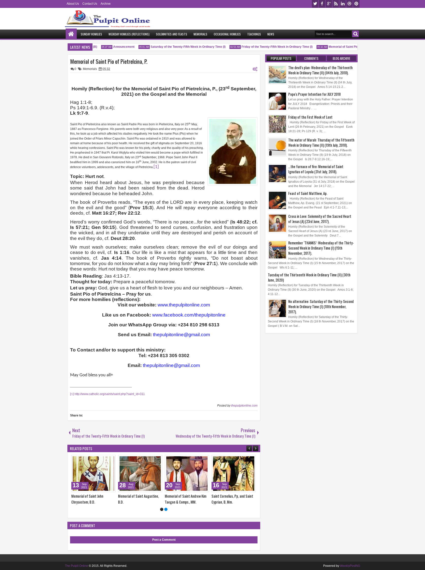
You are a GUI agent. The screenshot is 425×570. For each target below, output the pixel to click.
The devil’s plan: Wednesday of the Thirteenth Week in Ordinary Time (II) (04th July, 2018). (320, 70)
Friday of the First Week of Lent (310, 117)
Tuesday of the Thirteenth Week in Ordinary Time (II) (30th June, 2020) (309, 277)
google (329, 4)
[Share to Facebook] (99, 459)
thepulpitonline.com (244, 405)
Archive (106, 3)
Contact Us (89, 3)
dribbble (349, 4)
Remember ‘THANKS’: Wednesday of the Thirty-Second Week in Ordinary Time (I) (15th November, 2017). (321, 248)
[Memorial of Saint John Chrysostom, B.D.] (93, 473)
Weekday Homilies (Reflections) (129, 34)
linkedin (342, 4)
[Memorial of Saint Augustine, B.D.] (140, 473)
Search (355, 34)
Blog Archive (341, 58)
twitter (315, 4)
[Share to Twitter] (104, 459)
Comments (311, 58)
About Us (73, 3)
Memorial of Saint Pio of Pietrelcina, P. (350, 46)
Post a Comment (164, 539)
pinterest (356, 4)
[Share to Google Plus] (110, 459)
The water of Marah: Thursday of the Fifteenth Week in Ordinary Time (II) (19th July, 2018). (321, 142)
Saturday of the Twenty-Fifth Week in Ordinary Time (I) (183, 46)
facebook (322, 4)
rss (336, 4)
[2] (165, 509)
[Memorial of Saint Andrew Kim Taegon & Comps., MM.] (187, 473)
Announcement (119, 46)
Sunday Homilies (91, 34)
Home (71, 34)
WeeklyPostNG (350, 566)
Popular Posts (281, 58)
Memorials (200, 34)
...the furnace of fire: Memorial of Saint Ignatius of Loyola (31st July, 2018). (315, 169)
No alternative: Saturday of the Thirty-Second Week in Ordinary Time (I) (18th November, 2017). (321, 306)
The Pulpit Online (76, 566)
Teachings (254, 34)
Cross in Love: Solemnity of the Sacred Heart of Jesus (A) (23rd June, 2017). (319, 219)
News (270, 34)
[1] (161, 509)
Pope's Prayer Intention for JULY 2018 (314, 94)
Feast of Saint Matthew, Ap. (307, 193)
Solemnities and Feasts (171, 34)
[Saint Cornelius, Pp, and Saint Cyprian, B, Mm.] (233, 473)
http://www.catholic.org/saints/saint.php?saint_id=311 (110, 394)
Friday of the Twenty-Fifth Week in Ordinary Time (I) (272, 46)
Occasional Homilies (227, 34)
